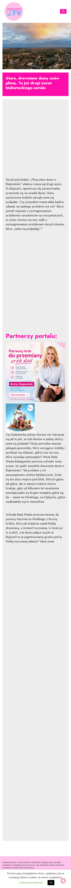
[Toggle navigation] (63, 11)
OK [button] (51, 882)
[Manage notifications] (63, 880)
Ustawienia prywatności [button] (31, 882)
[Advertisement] (35, 141)
